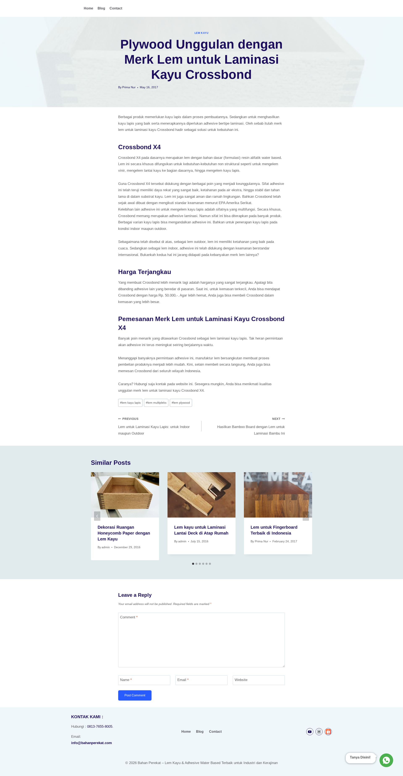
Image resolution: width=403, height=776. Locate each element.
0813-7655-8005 (99, 727)
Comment (129, 617)
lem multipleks (156, 402)
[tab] (193, 564)
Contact (116, 8)
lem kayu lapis (130, 402)
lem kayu (202, 33)
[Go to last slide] (97, 516)
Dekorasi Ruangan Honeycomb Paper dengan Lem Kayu (124, 533)
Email (183, 680)
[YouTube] (309, 731)
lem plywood (181, 402)
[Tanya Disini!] (386, 760)
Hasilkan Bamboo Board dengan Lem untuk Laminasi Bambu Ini (251, 426)
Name (126, 680)
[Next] (306, 516)
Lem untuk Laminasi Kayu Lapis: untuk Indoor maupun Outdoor (154, 426)
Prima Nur (129, 87)
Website (241, 680)
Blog (101, 8)
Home (88, 8)
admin (106, 547)
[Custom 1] (319, 731)
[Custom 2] (328, 731)
